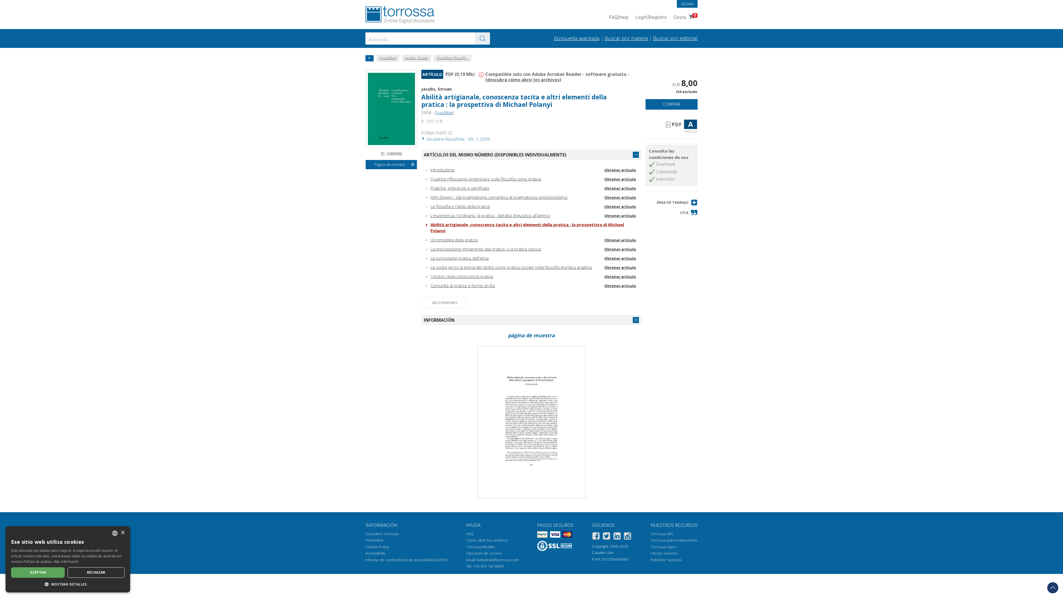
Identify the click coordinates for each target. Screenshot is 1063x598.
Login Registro (651, 17)
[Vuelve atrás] (369, 58)
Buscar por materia (626, 38)
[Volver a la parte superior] (1053, 588)
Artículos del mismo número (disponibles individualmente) (495, 155)
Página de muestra (389, 164)
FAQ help (619, 17)
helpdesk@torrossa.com (498, 559)
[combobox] (427, 38)
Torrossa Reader (480, 546)
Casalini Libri (603, 552)
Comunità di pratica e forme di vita (462, 285)
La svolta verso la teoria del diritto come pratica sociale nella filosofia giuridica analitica (511, 267)
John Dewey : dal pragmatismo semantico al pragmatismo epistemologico (498, 197)
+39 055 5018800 (488, 566)
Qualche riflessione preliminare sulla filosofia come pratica (485, 179)
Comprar (671, 104)
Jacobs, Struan (436, 89)
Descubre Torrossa (381, 533)
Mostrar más (445, 302)
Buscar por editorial (675, 38)
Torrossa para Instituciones (674, 540)
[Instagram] (627, 537)
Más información (66, 561)
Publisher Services (666, 559)
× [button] (122, 533)
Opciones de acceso (484, 553)
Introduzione (442, 169)
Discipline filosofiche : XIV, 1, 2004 (457, 139)
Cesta (685, 16)
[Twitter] (606, 537)
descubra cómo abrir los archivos (523, 80)
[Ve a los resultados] (482, 38)
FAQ (469, 533)
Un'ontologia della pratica (454, 240)
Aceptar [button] (38, 572)
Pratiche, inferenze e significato (459, 188)
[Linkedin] (617, 537)
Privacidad (374, 540)
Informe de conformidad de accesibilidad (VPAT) (406, 559)
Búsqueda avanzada (576, 38)
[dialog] (68, 559)
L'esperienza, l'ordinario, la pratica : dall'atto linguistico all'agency (490, 215)
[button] (677, 202)
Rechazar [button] (96, 572)
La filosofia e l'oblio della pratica (460, 206)
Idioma (687, 3)
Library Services (664, 553)
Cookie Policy (377, 546)
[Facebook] (596, 537)
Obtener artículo (620, 169)
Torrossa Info (662, 533)
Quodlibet (444, 112)
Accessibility (375, 553)
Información (439, 320)
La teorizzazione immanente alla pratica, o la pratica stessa (485, 249)
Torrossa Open (664, 546)
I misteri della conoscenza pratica (461, 276)
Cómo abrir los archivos (486, 540)
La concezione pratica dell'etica (459, 258)
